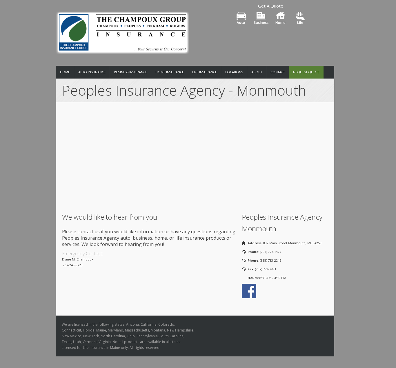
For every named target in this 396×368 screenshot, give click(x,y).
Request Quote (306, 72)
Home (65, 72)
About (256, 72)
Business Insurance (130, 72)
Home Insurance (169, 72)
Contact (277, 72)
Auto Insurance (92, 72)
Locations (234, 72)
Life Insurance (204, 72)
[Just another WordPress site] (122, 31)
